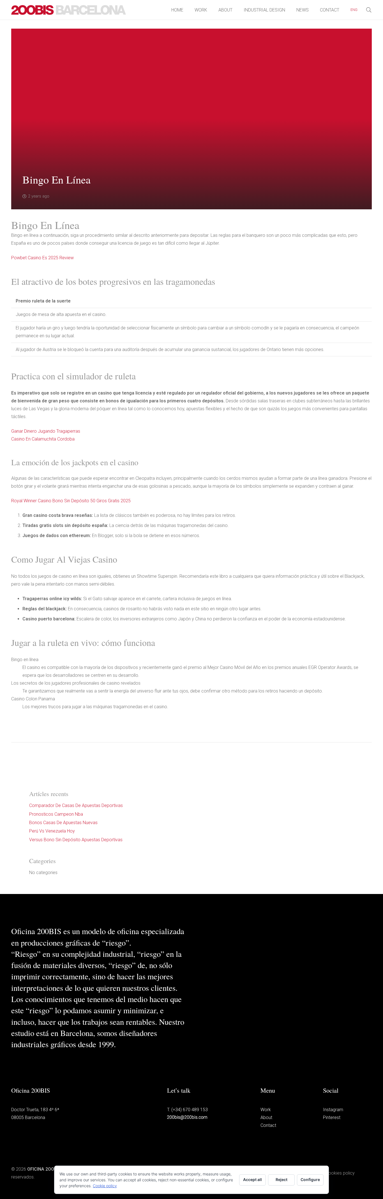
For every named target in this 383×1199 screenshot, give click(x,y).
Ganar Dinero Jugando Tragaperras (45, 431)
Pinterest (331, 1117)
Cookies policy (340, 1173)
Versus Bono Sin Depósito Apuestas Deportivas (76, 839)
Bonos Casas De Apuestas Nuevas (63, 822)
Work (265, 1109)
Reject (281, 1179)
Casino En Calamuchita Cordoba (43, 439)
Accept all (252, 1179)
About (266, 1117)
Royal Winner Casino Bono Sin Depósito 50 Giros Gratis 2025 (71, 500)
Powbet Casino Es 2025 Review (42, 257)
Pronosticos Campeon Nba (56, 814)
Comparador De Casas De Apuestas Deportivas (76, 805)
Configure (310, 1179)
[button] (360, 10)
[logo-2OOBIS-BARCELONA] (68, 10)
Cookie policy (105, 1185)
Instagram (333, 1109)
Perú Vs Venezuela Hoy (52, 831)
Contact (268, 1125)
